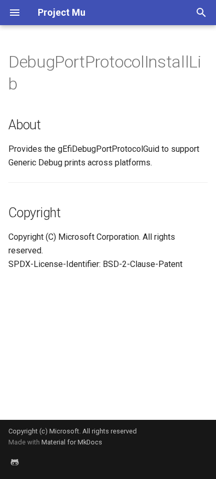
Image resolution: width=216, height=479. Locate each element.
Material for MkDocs (71, 442)
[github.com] (14, 462)
